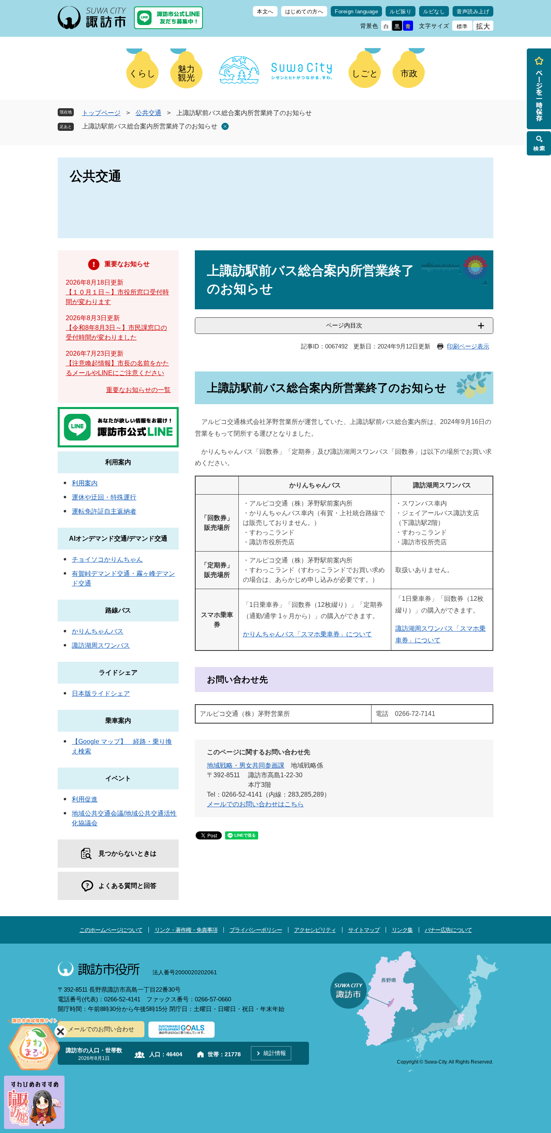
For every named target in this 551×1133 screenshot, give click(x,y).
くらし (142, 73)
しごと (365, 73)
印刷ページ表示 (468, 346)
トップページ (101, 112)
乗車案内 (118, 720)
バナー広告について (448, 930)
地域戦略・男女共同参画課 (245, 765)
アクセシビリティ (315, 930)
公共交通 (148, 112)
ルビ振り (400, 11)
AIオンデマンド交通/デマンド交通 (118, 538)
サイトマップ (364, 930)
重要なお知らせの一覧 (138, 389)
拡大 (483, 26)
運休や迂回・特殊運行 (104, 497)
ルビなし (434, 11)
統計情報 (274, 1053)
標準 (462, 26)
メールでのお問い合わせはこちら (255, 804)
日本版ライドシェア (101, 693)
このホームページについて (110, 930)
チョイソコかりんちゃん (107, 559)
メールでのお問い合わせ (101, 1029)
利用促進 (85, 799)
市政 (409, 73)
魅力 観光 (186, 73)
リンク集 (402, 930)
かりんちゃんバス (97, 631)
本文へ (265, 11)
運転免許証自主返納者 (104, 511)
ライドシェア (118, 672)
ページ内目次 (344, 325)
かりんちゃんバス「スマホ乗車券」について (307, 634)
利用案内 (118, 462)
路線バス (118, 610)
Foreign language (356, 11)
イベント (118, 778)
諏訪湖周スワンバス (101, 645)
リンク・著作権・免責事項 (185, 930)
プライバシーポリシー (256, 930)
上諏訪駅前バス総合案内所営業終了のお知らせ (149, 126)
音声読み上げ (473, 11)
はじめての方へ (304, 11)
